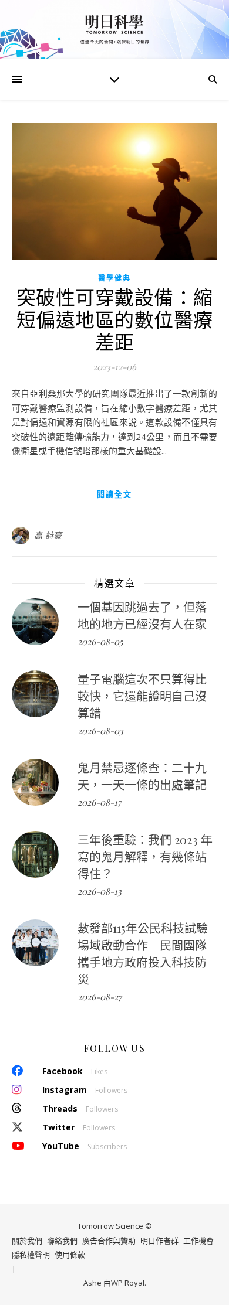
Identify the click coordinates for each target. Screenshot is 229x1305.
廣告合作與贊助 (109, 1240)
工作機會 (198, 1240)
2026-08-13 (100, 891)
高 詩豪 (48, 535)
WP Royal (127, 1282)
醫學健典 (114, 278)
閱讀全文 (114, 494)
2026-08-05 (100, 642)
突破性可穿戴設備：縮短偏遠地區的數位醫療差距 (114, 319)
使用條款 (70, 1254)
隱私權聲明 (31, 1254)
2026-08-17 (99, 802)
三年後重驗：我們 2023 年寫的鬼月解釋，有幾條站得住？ (145, 856)
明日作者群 (159, 1240)
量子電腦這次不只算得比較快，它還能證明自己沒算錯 (142, 696)
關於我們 (27, 1240)
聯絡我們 (62, 1240)
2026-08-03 (100, 731)
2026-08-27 (100, 997)
